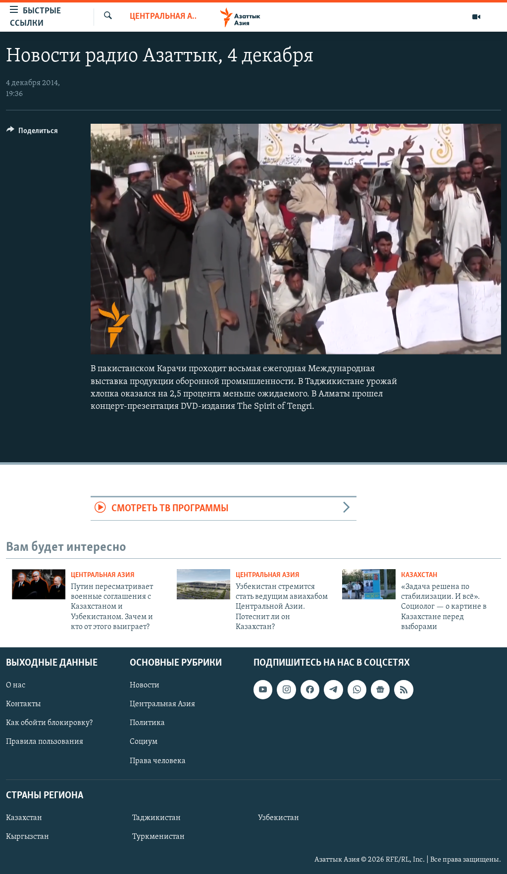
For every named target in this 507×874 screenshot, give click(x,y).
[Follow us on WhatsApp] (357, 689)
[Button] (32, 133)
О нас (15, 685)
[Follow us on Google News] (380, 689)
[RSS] (403, 689)
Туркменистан (158, 836)
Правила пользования (44, 742)
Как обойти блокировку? (49, 723)
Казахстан (419, 575)
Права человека (158, 761)
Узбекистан (278, 818)
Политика (147, 723)
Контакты (23, 704)
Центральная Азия (163, 16)
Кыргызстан (27, 836)
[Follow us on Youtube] (263, 689)
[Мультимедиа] (476, 17)
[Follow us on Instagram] (286, 689)
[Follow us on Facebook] (310, 689)
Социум (143, 742)
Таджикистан (156, 818)
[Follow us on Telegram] (333, 689)
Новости (144, 685)
